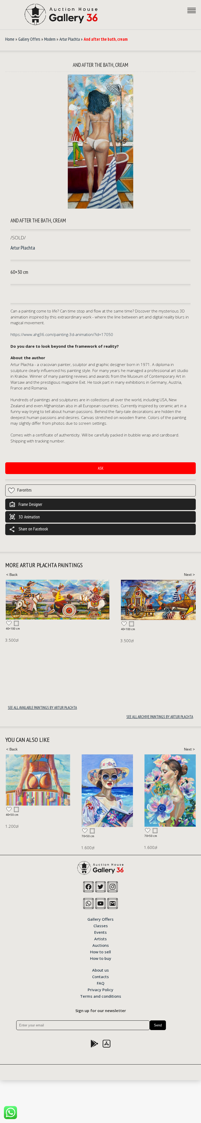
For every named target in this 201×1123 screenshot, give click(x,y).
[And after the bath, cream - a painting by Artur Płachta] (100, 141)
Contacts (100, 976)
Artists (100, 938)
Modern (49, 39)
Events (100, 932)
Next (189, 574)
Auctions (100, 945)
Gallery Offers (29, 39)
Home (9, 39)
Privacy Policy (100, 989)
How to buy (100, 958)
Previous (11, 574)
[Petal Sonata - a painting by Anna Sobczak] (170, 790)
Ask (100, 468)
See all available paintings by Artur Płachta (42, 707)
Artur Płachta (69, 39)
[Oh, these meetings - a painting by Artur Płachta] (57, 599)
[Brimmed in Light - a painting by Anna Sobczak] (107, 790)
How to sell (100, 951)
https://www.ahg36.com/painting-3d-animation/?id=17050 (61, 334)
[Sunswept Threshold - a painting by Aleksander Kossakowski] (38, 779)
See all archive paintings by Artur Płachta (159, 716)
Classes (100, 925)
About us (100, 969)
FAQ (100, 982)
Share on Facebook (28, 529)
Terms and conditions (100, 996)
